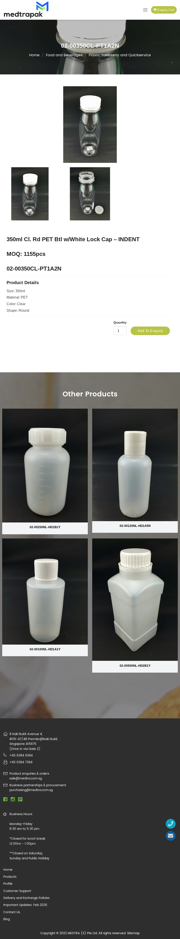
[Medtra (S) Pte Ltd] (26, 10)
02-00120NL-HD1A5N (135, 526)
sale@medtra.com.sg (25, 778)
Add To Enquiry (150, 331)
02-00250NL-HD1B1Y (45, 527)
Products (9, 876)
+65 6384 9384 (21, 755)
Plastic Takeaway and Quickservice (120, 55)
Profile (8, 883)
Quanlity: (120, 322)
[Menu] (145, 9)
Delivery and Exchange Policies (26, 898)
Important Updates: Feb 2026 (25, 905)
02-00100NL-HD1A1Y (45, 649)
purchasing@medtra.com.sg (31, 790)
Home (34, 55)
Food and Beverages (64, 55)
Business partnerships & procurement (37, 785)
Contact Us (11, 912)
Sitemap (133, 933)
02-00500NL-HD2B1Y (135, 665)
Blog (6, 919)
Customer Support (17, 891)
